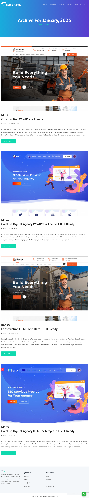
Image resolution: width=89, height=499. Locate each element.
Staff (76, 4)
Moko (37, 222)
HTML (47, 476)
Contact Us (84, 4)
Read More (8, 141)
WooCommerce (50, 486)
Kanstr (29, 327)
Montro (22, 117)
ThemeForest (47, 24)
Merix (37, 429)
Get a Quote (27, 483)
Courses (69, 4)
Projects (61, 4)
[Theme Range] (11, 4)
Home (45, 4)
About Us (53, 4)
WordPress (49, 479)
